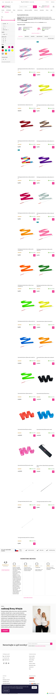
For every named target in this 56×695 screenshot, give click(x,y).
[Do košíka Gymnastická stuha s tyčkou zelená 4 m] (34, 399)
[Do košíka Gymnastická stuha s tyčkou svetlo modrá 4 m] (34, 363)
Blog (12, 2)
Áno (4, 59)
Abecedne (46, 36)
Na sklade (5, 23)
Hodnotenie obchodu (6, 679)
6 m (4, 42)
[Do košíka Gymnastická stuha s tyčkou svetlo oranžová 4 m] (53, 363)
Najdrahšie (32, 36)
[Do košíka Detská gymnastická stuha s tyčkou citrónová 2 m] (53, 111)
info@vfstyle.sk (6, 659)
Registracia (52, 1)
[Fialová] (12, 47)
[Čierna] (3, 47)
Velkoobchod (31, 667)
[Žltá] (12, 50)
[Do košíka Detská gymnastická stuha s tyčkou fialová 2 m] (53, 183)
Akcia (4, 25)
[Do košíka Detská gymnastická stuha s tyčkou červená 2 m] (34, 147)
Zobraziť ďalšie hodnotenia (28, 597)
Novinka (5, 26)
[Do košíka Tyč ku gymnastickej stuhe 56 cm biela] (34, 507)
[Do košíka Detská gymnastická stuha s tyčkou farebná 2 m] (34, 183)
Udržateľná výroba (6, 681)
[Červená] (3, 50)
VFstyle (5, 34)
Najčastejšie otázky (32, 665)
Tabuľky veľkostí (32, 658)
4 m (4, 40)
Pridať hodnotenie (5, 570)
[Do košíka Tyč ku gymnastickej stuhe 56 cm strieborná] (34, 544)
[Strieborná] (3, 54)
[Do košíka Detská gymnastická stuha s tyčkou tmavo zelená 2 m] (53, 291)
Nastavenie (6, 690)
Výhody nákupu (31, 659)
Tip (4, 28)
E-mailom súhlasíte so (37, 645)
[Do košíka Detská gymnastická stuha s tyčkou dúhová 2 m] (53, 147)
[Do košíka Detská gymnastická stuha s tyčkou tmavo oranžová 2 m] (34, 291)
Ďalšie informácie (19, 688)
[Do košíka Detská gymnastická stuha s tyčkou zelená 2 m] (34, 327)
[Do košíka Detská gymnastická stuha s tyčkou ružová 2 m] (34, 219)
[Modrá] (9, 50)
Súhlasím (34, 687)
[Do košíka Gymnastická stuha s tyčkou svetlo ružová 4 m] (53, 75)
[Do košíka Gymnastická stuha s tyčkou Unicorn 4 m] (34, 111)
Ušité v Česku (6, 29)
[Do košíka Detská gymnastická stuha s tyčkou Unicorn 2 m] (34, 75)
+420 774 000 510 (7, 656)
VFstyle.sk (19, 18)
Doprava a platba (7, 2)
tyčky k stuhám (24, 20)
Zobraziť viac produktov (35, 33)
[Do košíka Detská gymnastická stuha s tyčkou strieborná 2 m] (53, 219)
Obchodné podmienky (6, 683)
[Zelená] (6, 50)
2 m (4, 38)
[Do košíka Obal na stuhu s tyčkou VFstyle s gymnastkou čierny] (53, 472)
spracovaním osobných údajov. (40, 645)
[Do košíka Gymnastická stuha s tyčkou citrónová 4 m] (53, 327)
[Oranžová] (6, 54)
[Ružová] (9, 47)
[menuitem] (3, 10)
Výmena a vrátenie (32, 663)
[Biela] (6, 47)
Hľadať (35, 6)
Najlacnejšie (27, 36)
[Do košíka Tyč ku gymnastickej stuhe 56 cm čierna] (53, 508)
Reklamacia (31, 661)
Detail (53, 400)
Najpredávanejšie (39, 36)
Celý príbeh (5, 630)
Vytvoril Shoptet (51, 693)
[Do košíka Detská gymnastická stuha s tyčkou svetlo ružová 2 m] (53, 255)
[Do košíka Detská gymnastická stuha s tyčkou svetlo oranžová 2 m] (34, 255)
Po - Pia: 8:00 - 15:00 (6, 658)
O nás (3, 2)
